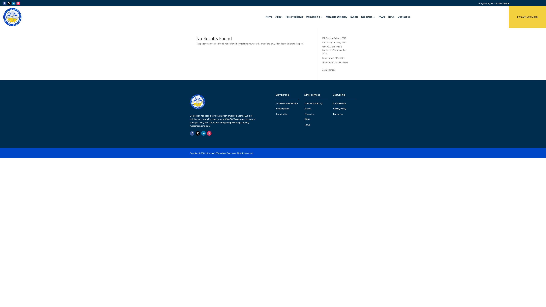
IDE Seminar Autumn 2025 (334, 38)
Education (367, 17)
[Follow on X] (9, 3)
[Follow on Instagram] (18, 3)
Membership (313, 17)
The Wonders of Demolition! (335, 62)
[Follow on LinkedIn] (13, 3)
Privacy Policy (339, 108)
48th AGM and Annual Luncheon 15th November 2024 (334, 50)
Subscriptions (282, 108)
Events (354, 17)
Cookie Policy (339, 103)
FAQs (382, 17)
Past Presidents (294, 17)
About (278, 17)
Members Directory (336, 17)
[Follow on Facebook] (4, 3)
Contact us (404, 17)
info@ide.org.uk (485, 3)
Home (268, 17)
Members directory (313, 103)
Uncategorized (328, 70)
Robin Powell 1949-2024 (333, 58)
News (391, 17)
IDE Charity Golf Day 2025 (334, 42)
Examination (282, 114)
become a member (527, 17)
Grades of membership (287, 103)
